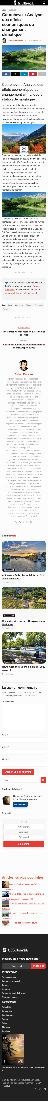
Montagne (19, 305)
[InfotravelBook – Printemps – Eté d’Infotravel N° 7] (24, 1049)
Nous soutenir (20, 804)
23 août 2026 (8, 582)
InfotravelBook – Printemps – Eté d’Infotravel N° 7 (23, 1069)
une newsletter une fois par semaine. (22, 293)
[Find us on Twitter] (35, 1088)
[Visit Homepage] (23, 2)
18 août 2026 (8, 674)
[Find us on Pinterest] (45, 1088)
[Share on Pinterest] (33, 74)
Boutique (6, 1031)
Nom (5, 734)
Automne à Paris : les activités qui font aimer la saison (23, 576)
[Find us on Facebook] (31, 1088)
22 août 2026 (8, 628)
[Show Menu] (3, 2)
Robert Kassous (16, 40)
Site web (6, 758)
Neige (4, 1023)
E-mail (5, 746)
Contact (5, 985)
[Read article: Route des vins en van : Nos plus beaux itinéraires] (24, 602)
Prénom (24, 821)
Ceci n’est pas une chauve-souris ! (23, 922)
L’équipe (6, 989)
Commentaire (9, 701)
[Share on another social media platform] (42, 74)
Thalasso (6, 1027)
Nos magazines (9, 977)
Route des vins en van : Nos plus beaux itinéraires (23, 622)
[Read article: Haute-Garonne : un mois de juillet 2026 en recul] (24, 648)
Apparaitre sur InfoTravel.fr (14, 993)
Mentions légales (10, 997)
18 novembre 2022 (35, 40)
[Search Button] (44, 2)
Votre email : (24, 831)
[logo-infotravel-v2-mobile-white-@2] (15, 949)
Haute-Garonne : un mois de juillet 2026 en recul (23, 668)
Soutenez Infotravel (11, 981)
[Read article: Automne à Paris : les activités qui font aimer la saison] (24, 556)
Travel (29, 305)
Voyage (6, 309)
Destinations (8, 1015)
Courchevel (33, 225)
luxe (10, 305)
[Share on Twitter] (15, 74)
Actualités (12, 9)
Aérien (5, 1019)
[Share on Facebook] (6, 74)
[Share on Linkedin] (24, 74)
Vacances (39, 305)
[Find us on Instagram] (40, 1088)
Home (4, 9)
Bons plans (7, 1011)
